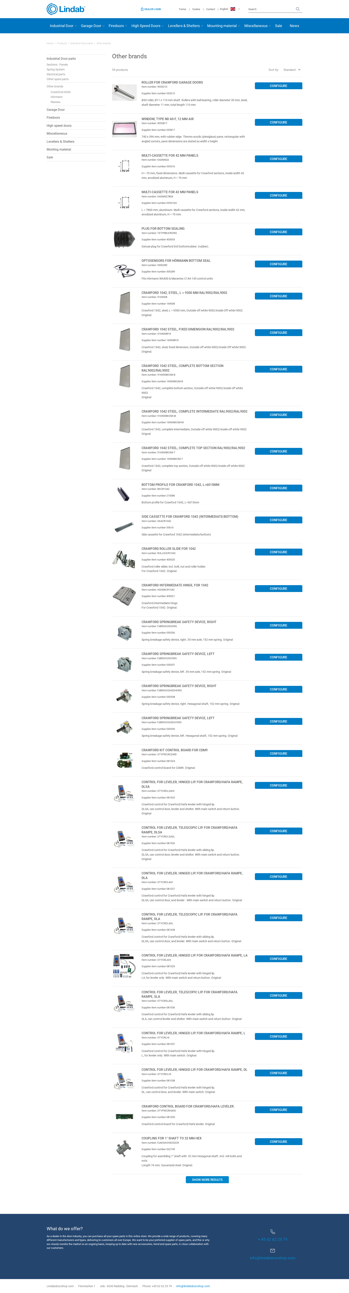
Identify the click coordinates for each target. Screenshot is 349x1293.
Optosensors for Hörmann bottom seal (176, 260)
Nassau (55, 102)
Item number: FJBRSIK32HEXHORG (162, 690)
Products (62, 43)
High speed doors (59, 125)
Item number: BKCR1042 (155, 489)
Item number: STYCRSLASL (157, 1001)
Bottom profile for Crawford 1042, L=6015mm (180, 484)
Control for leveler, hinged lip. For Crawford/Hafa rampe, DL (194, 1069)
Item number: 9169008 (154, 297)
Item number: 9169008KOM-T (158, 452)
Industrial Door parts (81, 43)
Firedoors (116, 25)
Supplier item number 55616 (157, 527)
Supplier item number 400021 (158, 596)
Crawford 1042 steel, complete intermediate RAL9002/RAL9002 (194, 411)
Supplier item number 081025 (158, 797)
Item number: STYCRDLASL (157, 923)
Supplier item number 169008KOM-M (163, 422)
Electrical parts (56, 74)
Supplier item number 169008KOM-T (162, 459)
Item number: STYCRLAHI (156, 960)
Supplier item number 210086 (158, 495)
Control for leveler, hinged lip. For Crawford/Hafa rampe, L (193, 1033)
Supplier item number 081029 (158, 966)
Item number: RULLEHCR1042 (159, 553)
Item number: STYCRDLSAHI (158, 791)
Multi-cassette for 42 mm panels (170, 155)
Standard (289, 70)
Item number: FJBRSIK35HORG (159, 626)
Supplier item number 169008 (158, 303)
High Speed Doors (145, 25)
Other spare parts (58, 79)
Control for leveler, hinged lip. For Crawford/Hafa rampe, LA (195, 955)
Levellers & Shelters (184, 25)
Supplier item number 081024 (158, 761)
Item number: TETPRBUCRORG (159, 233)
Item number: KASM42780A (157, 196)
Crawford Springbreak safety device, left (178, 654)
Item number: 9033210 (154, 86)
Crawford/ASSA (61, 92)
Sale (278, 25)
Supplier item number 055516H (159, 203)
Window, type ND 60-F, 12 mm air (168, 119)
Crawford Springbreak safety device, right (179, 622)
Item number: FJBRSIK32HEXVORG (162, 722)
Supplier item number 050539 (158, 729)
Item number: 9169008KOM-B (158, 374)
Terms (182, 9)
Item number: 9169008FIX (156, 333)
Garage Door (91, 25)
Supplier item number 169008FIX (160, 340)
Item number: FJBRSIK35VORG (159, 658)
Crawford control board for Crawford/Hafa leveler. (188, 1106)
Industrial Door (61, 25)
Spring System (56, 69)
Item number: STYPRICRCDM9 (159, 754)
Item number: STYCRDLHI (156, 1074)
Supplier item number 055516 (158, 166)
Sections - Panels (57, 64)
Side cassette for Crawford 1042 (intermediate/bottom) (190, 516)
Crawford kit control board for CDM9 (175, 750)
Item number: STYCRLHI (155, 1037)
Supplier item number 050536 (158, 632)
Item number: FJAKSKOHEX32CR (160, 1142)
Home (50, 43)
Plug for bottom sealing (163, 228)
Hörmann (57, 97)
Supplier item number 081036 (158, 1007)
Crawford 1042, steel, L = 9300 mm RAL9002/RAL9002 (184, 292)
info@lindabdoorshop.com (272, 1257)
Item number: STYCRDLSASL (158, 836)
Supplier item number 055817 (158, 130)
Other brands (55, 86)
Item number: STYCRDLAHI (157, 882)
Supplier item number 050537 (158, 664)
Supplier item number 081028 (158, 930)
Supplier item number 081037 (158, 1044)
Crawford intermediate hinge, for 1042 (175, 585)
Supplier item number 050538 (158, 697)
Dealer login (152, 9)
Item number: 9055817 (154, 123)
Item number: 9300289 (154, 265)
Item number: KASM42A (155, 159)
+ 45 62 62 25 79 (272, 1239)
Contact (210, 9)
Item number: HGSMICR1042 (158, 589)
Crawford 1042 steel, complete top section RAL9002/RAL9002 (193, 448)
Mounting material (222, 25)
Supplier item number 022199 (158, 1149)
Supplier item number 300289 (158, 271)
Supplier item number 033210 (158, 93)
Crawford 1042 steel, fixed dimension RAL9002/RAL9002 (188, 329)
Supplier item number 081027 (158, 889)
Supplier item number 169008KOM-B (162, 381)
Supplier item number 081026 (158, 843)
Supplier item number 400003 (158, 239)
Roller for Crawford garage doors (172, 82)
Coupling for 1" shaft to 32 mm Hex (172, 1138)
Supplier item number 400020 (158, 559)
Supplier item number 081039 (158, 1117)
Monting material (59, 149)
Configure (278, 86)
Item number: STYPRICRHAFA (159, 1110)
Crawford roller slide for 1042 (169, 548)
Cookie (196, 9)
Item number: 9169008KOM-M (159, 416)
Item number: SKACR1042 (156, 521)
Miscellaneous (256, 25)
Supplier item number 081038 (158, 1080)
